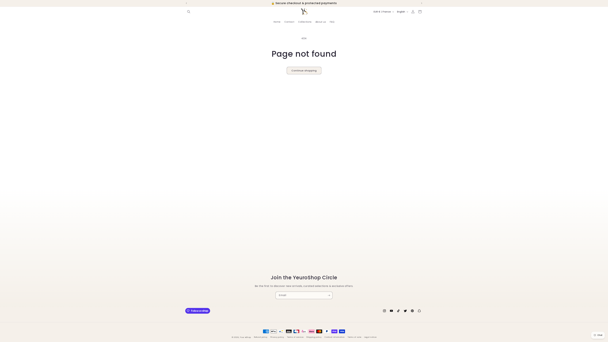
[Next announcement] (421, 3)
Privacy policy (277, 337)
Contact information (334, 337)
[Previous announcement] (186, 3)
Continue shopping (304, 70)
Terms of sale (354, 337)
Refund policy (260, 337)
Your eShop (245, 337)
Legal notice (370, 337)
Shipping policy (314, 337)
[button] (188, 11)
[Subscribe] (328, 295)
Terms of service (295, 337)
